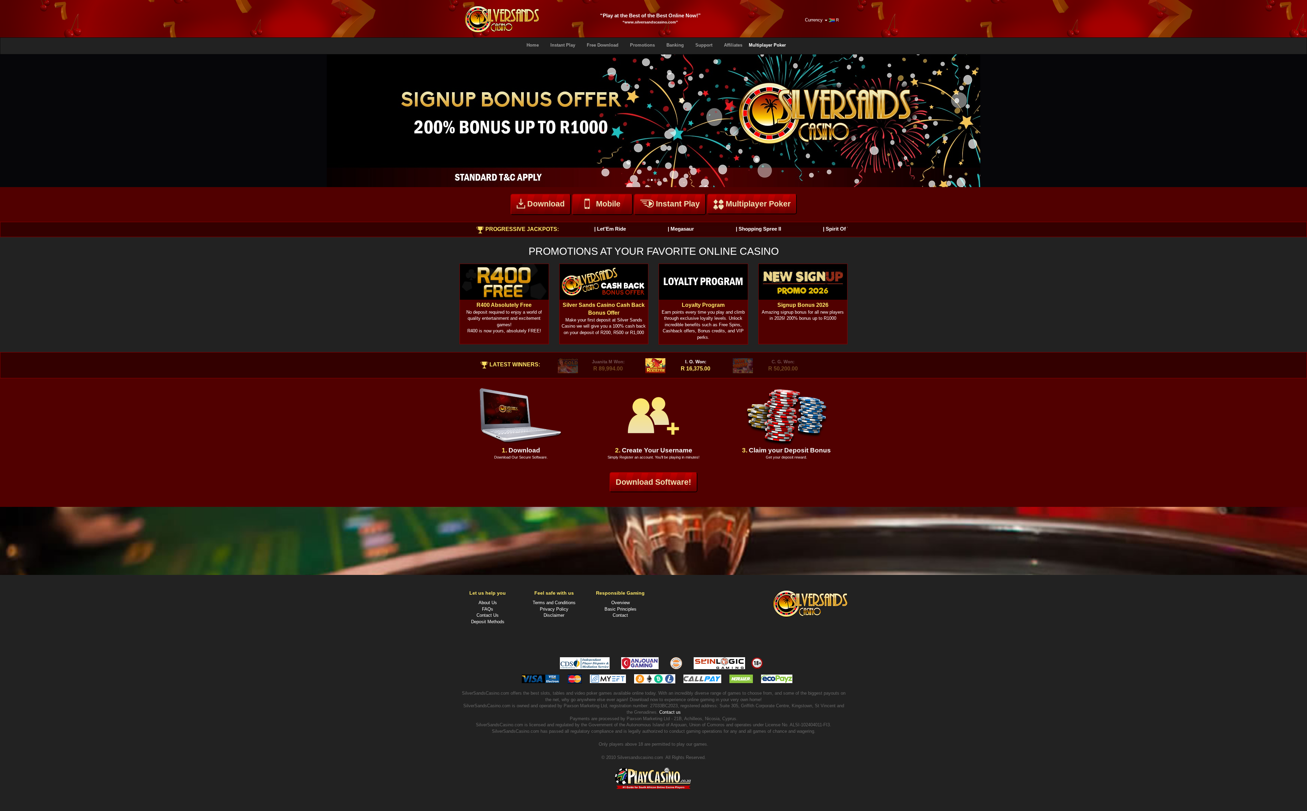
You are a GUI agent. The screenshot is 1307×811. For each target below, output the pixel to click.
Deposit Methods (487, 621)
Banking (675, 45)
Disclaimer (554, 615)
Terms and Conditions (554, 602)
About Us (488, 602)
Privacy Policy (554, 609)
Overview (620, 602)
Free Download (602, 45)
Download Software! (653, 482)
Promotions (642, 45)
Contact (620, 615)
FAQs (487, 609)
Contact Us (488, 615)
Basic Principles (620, 609)
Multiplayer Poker (767, 45)
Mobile (608, 203)
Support (703, 45)
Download (545, 203)
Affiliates (733, 45)
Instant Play (562, 45)
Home (533, 45)
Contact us (670, 712)
